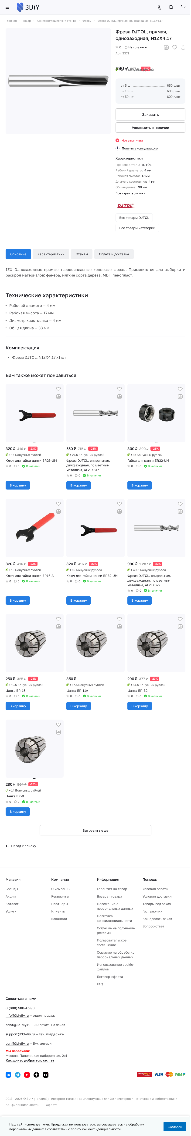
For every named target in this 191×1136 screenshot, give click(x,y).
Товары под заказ (157, 904)
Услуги (11, 911)
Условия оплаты (155, 889)
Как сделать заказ (157, 919)
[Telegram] (17, 1075)
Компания (60, 879)
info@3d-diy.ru (17, 1015)
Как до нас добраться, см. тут (30, 1060)
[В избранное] (174, 47)
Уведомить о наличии (150, 127)
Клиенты (58, 911)
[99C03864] (58, 81)
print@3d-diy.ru (18, 1025)
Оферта (51, 1105)
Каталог (12, 904)
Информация (108, 879)
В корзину (18, 485)
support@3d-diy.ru (20, 1034)
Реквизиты (60, 896)
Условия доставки (157, 896)
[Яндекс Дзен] (36, 1075)
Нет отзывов (137, 47)
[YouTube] (27, 1075)
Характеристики (51, 254)
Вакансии (59, 919)
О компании (61, 889)
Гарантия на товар (112, 889)
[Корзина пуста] (183, 7)
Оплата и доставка (114, 254)
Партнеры (59, 904)
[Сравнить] (166, 47)
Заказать (150, 114)
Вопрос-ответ (153, 926)
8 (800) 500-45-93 (20, 1008)
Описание (18, 254)
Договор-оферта (110, 977)
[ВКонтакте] (8, 1075)
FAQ (100, 984)
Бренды (12, 889)
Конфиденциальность (22, 1105)
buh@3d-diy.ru (17, 1043)
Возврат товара (109, 896)
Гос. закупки (153, 911)
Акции (11, 896)
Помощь (150, 879)
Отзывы (82, 254)
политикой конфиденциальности (96, 1128)
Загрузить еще (95, 830)
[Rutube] (45, 1075)
